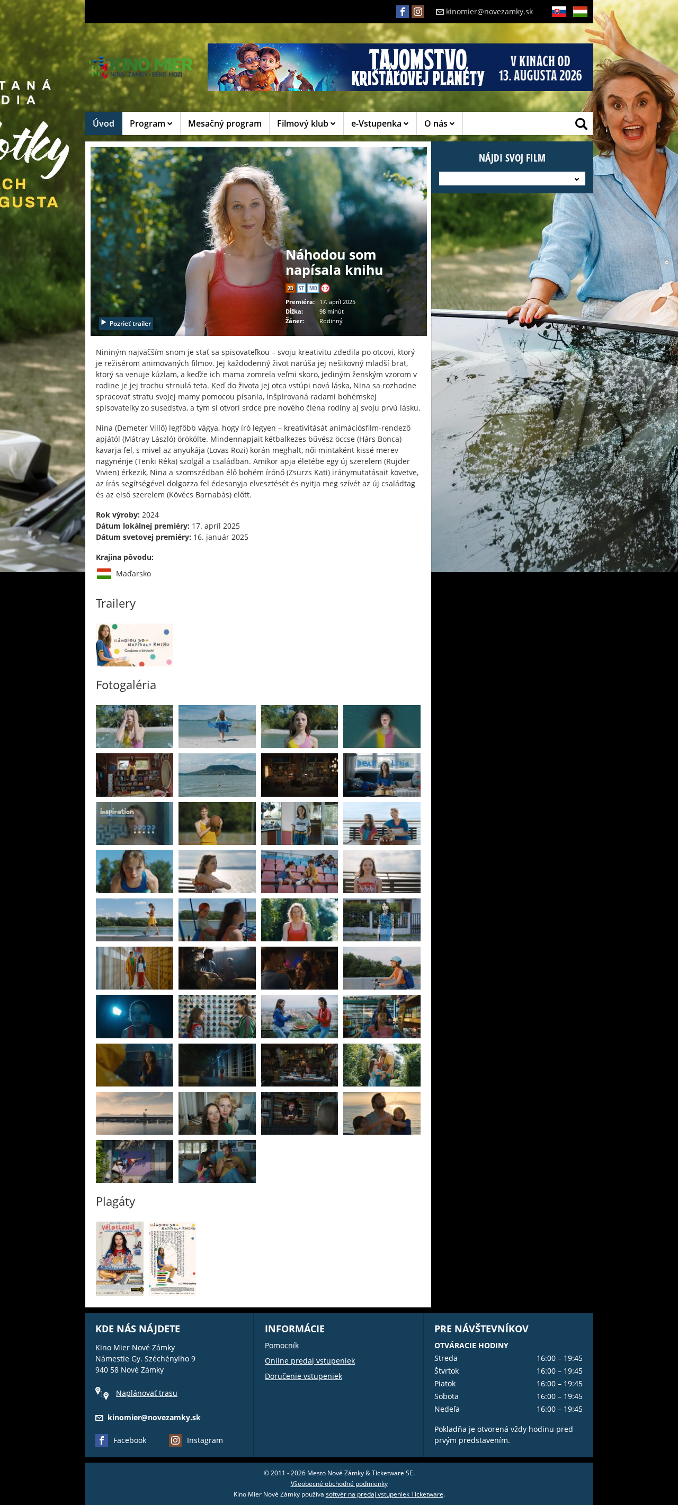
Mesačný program (225, 123)
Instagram (205, 1440)
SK (555, 28)
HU (577, 28)
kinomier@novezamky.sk (489, 11)
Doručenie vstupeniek (303, 1376)
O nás (437, 123)
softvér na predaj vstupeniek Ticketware (384, 1494)
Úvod (103, 123)
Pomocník (282, 1345)
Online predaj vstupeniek (310, 1361)
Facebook (129, 1440)
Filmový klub (304, 123)
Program (148, 123)
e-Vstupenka (377, 123)
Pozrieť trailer (130, 323)
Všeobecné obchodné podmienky (339, 1483)
